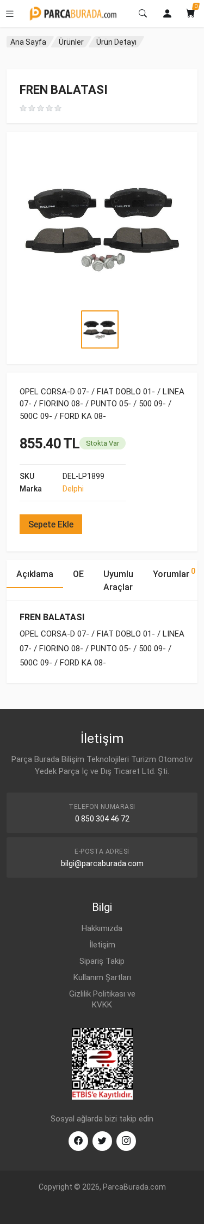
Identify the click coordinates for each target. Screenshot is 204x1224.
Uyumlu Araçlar (118, 580)
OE (78, 574)
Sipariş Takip (102, 961)
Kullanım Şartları (102, 977)
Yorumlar (174, 573)
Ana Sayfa (28, 42)
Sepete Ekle (50, 524)
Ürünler (71, 42)
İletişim (102, 945)
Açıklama (34, 574)
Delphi (73, 488)
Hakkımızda (102, 928)
